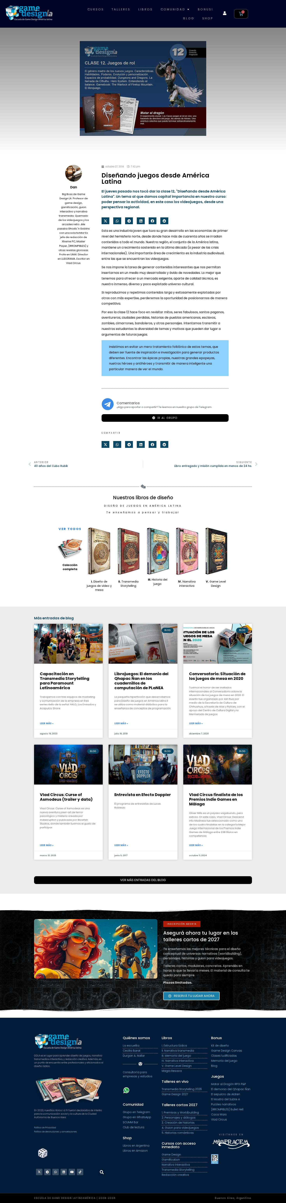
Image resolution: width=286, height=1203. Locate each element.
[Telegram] (47, 1172)
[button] (106, 220)
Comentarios (128, 403)
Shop (207, 18)
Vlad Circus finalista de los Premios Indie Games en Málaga (216, 799)
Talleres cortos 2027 (179, 1104)
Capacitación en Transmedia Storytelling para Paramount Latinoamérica (64, 681)
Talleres (121, 9)
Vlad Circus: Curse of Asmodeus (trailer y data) (66, 797)
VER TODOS (70, 529)
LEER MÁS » (47, 723)
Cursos (96, 9)
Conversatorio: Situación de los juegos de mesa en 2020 (217, 676)
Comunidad (173, 9)
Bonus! (205, 9)
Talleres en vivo (175, 1081)
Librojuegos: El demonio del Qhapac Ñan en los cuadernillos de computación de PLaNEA (141, 681)
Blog (189, 18)
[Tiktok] (80, 1172)
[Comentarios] (108, 404)
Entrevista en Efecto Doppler (142, 794)
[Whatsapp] (55, 1172)
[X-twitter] (39, 1172)
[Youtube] (72, 1172)
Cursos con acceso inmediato (179, 1145)
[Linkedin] (64, 1172)
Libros (145, 9)
